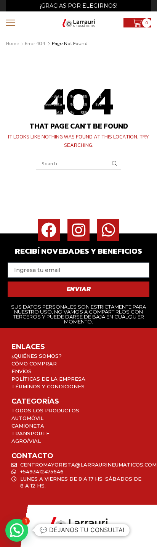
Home (12, 43)
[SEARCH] (114, 163)
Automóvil (27, 418)
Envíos (21, 371)
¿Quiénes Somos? (36, 356)
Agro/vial (26, 441)
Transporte (30, 433)
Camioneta (27, 426)
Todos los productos (45, 410)
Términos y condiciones (48, 386)
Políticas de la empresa (48, 379)
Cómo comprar (34, 363)
